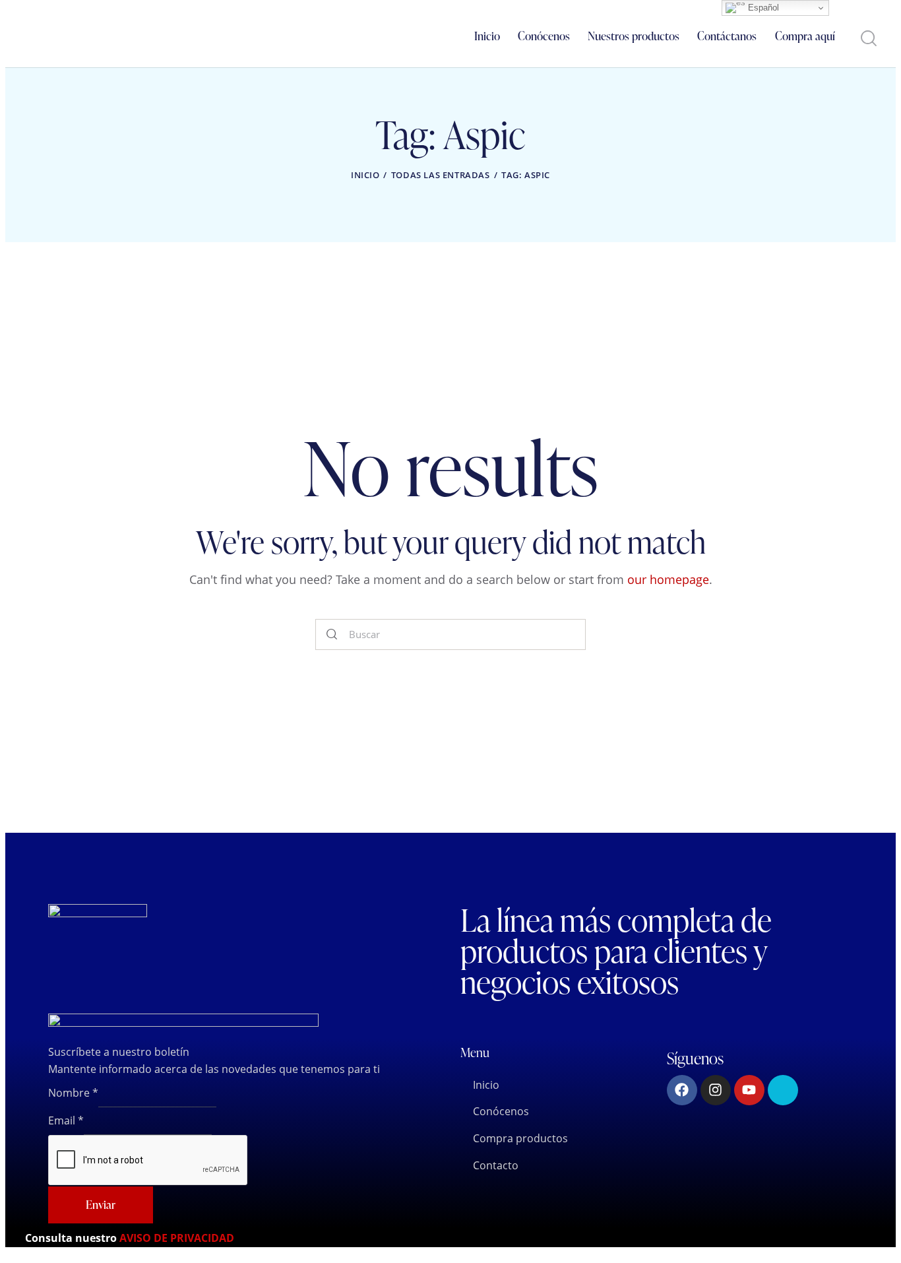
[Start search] (867, 38)
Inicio (365, 175)
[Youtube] (749, 1090)
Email (66, 1120)
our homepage (668, 579)
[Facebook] (682, 1090)
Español (762, 8)
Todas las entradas (440, 175)
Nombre (73, 1092)
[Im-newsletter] (783, 1090)
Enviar (100, 1204)
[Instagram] (715, 1090)
